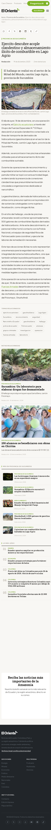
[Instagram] (20, 822)
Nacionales (5, 780)
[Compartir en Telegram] (20, 31)
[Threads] (25, 822)
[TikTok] (43, 822)
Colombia (5, 787)
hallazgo (42, 321)
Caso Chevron (6, 3)
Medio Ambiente (7, 777)
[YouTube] (31, 822)
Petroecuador (26, 326)
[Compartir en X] (14, 31)
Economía (5, 770)
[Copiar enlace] (36, 31)
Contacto (5, 799)
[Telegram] (37, 822)
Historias (27, 3)
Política (4, 773)
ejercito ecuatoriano (10, 313)
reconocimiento (22, 317)
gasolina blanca (28, 313)
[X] (14, 822)
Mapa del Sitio (6, 806)
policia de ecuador (10, 326)
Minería (4, 767)
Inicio (3, 17)
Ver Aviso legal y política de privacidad (16, 751)
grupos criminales (9, 330)
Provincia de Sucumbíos (15, 17)
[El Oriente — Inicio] (10, 10)
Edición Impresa (7, 802)
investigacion (25, 330)
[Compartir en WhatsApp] (3, 31)
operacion (38, 330)
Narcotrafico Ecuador (11, 321)
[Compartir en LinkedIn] (25, 31)
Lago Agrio (42, 313)
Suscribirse (38, 10)
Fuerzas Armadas (9, 286)
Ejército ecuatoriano (23, 124)
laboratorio (24, 335)
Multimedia (30, 767)
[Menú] (48, 11)
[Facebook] (8, 822)
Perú (3, 783)
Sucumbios (7, 317)
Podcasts (18, 3)
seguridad (36, 317)
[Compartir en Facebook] (9, 31)
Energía (4, 763)
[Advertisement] (25, 633)
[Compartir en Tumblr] (31, 31)
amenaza (39, 326)
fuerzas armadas (9, 335)
